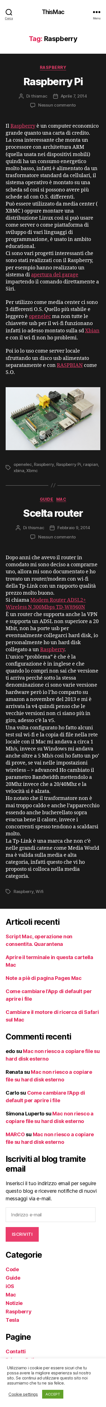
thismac (39, 96)
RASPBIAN (70, 365)
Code (12, 1269)
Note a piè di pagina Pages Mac (44, 978)
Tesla (12, 1320)
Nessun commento (57, 105)
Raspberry (53, 67)
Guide (46, 499)
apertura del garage (54, 275)
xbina (19, 470)
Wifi (40, 891)
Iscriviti (22, 1234)
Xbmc (32, 470)
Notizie (14, 1303)
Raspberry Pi (53, 81)
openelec (40, 316)
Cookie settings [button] (23, 1394)
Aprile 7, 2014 (74, 96)
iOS (10, 1286)
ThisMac (53, 12)
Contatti (16, 1351)
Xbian (92, 331)
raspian (90, 464)
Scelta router (53, 513)
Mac (61, 499)
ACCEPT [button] (53, 1394)
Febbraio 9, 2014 (73, 527)
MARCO (15, 1134)
